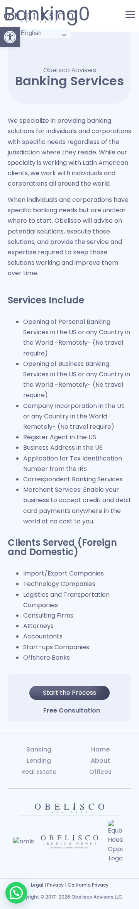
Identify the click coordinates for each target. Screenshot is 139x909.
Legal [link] (37, 885)
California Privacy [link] (88, 885)
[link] (10, 37)
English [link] (30, 33)
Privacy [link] (55, 885)
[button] (16, 893)
